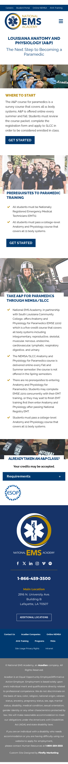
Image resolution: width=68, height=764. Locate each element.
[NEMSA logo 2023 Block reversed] (34, 514)
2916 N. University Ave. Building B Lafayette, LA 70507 (34, 599)
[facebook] (17, 563)
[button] (34, 476)
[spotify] (50, 563)
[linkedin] (30, 563)
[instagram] (37, 563)
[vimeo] (43, 563)
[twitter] (24, 563)
